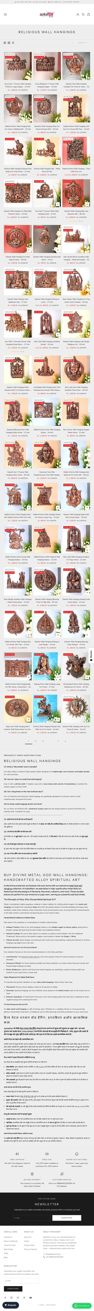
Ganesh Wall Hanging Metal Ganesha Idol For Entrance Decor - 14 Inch (18, 389)
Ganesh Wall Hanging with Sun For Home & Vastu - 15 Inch (76, 728)
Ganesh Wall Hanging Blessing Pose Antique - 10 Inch (76, 643)
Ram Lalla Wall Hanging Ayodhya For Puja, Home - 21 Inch (76, 558)
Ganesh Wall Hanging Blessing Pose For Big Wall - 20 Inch (47, 600)
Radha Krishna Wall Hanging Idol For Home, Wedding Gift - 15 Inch (18, 127)
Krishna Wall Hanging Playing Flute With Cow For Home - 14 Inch (47, 728)
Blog (5, 1257)
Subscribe (67, 1218)
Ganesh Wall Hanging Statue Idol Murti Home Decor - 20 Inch (76, 515)
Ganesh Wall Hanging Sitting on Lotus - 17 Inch (47, 300)
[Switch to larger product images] (5, 42)
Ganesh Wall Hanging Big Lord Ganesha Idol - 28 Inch (76, 212)
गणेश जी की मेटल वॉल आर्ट (28, 1096)
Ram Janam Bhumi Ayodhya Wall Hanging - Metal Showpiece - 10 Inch (76, 258)
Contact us (8, 1237)
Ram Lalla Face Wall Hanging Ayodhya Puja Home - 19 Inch (76, 388)
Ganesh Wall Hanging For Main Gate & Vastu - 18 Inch (18, 258)
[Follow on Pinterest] (24, 1297)
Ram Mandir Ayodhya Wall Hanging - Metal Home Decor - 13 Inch (17, 600)
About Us (27, 1237)
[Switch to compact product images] (13, 42)
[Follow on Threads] (18, 1297)
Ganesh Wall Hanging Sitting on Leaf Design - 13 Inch (47, 643)
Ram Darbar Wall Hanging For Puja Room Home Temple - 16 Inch (76, 300)
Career (26, 1241)
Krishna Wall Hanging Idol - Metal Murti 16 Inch (47, 170)
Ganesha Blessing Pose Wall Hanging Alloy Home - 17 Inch (17, 431)
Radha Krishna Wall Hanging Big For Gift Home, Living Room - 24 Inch (17, 685)
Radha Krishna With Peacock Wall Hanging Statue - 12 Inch (47, 558)
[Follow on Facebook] (5, 1297)
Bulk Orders (8, 1249)
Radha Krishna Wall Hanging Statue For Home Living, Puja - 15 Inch (47, 515)
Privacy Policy (29, 1245)
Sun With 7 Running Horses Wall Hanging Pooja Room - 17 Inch (18, 343)
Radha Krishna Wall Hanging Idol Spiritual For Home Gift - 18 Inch (76, 473)
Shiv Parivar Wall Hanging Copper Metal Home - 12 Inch (76, 431)
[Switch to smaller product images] (9, 42)
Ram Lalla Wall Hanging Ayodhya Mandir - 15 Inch (47, 343)
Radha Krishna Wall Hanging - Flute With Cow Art (76, 170)
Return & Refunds (11, 1241)
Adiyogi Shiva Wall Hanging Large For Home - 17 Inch (47, 685)
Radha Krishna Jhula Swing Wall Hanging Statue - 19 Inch (17, 558)
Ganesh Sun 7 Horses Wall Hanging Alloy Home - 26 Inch (17, 473)
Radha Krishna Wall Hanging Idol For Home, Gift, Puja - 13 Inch (17, 643)
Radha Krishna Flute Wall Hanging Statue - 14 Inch (47, 431)
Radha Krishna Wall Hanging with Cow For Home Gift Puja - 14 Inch (76, 127)
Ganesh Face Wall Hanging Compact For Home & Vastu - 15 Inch (76, 85)
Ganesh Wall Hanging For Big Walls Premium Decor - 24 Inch (18, 212)
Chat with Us (83, 1305)
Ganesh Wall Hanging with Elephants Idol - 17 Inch (17, 300)
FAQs (6, 1253)
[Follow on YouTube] (30, 1297)
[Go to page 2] (65, 741)
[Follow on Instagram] (11, 1297)
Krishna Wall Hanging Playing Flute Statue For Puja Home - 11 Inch (17, 170)
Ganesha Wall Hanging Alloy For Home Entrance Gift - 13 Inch (47, 127)
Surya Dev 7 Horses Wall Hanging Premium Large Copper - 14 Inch (18, 85)
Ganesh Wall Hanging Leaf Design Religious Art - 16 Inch (76, 343)
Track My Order (10, 1245)
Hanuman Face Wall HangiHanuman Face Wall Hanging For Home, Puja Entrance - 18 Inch (47, 473)
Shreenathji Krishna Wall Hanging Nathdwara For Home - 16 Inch (76, 685)
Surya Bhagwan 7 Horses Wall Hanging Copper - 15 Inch (47, 85)
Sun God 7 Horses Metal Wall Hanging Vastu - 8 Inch (47, 212)
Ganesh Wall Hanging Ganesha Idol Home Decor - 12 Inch (76, 600)
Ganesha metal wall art (30, 957)
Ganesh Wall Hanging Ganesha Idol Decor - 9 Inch (47, 258)
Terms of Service (30, 1249)
